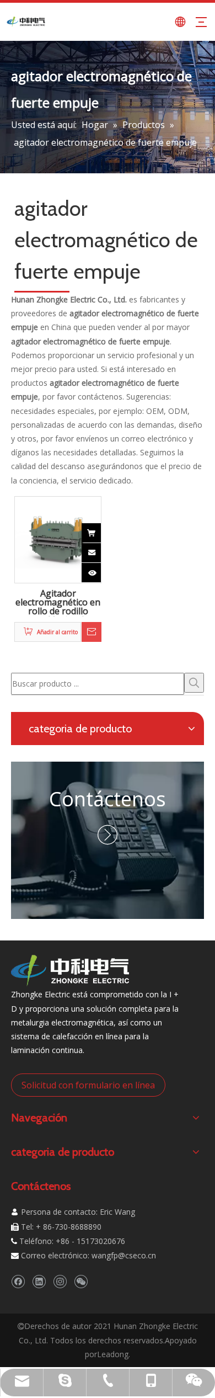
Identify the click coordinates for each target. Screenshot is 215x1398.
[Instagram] (60, 1281)
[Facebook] (18, 1281)
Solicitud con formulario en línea (88, 1085)
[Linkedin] (39, 1281)
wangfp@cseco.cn (124, 1255)
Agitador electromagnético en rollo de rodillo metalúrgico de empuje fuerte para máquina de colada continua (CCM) (57, 602)
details (100, 570)
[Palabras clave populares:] (194, 683)
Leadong (112, 1354)
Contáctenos (107, 798)
